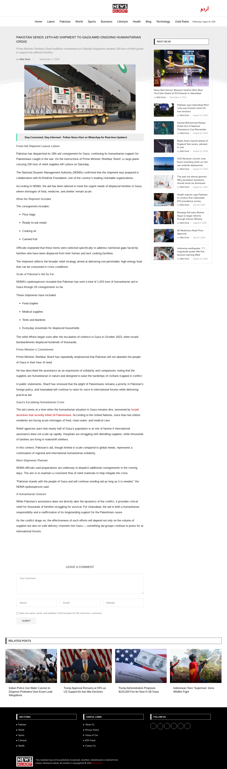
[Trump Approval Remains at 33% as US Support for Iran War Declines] (86, 666)
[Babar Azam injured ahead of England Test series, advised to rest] (164, 146)
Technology (163, 21)
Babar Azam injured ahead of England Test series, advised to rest (192, 144)
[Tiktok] (38, 8)
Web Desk (25, 59)
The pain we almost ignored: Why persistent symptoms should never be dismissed (192, 179)
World (79, 21)
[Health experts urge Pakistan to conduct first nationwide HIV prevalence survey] (164, 199)
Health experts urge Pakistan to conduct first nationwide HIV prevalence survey (192, 197)
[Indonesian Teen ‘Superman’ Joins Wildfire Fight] (196, 666)
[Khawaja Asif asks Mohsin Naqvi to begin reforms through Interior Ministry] (164, 217)
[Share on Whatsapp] (62, 553)
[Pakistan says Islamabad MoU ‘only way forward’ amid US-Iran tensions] (164, 110)
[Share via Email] (78, 553)
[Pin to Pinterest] (54, 553)
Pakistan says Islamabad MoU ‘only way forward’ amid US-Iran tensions (193, 108)
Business (106, 21)
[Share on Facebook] (38, 553)
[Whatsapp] (35, 8)
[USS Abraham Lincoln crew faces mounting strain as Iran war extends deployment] (164, 163)
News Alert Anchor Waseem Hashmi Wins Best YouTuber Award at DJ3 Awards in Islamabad (178, 92)
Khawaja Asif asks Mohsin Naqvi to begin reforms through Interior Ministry (190, 215)
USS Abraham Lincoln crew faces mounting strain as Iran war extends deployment (192, 161)
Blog (148, 21)
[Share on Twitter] (46, 553)
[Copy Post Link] (70, 553)
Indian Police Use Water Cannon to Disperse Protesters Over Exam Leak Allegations (30, 692)
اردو (205, 8)
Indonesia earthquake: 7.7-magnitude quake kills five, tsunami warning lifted (191, 251)
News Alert (97, 763)
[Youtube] (31, 8)
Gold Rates (182, 21)
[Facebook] (19, 8)
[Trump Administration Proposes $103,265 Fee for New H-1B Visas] (141, 666)
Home (38, 21)
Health (137, 21)
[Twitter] (23, 8)
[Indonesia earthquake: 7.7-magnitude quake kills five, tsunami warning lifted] (164, 253)
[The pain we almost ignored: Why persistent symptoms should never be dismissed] (164, 181)
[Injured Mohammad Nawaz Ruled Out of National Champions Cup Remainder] (164, 128)
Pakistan (65, 21)
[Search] (13, 22)
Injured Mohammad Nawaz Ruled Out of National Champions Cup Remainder (191, 126)
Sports (92, 21)
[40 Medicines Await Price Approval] (164, 235)
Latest (51, 21)
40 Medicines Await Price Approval (190, 232)
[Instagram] (27, 8)
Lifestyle (122, 21)
